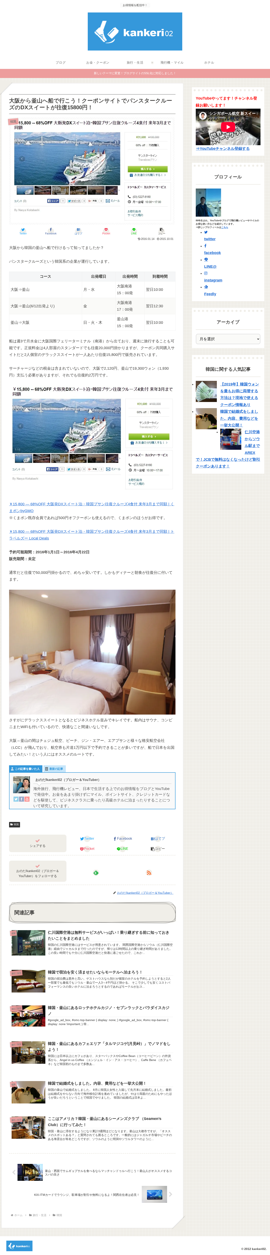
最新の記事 (56, 768)
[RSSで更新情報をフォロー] (149, 872)
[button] (161, 231)
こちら (224, 227)
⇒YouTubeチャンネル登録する (223, 148)
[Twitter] (16, 800)
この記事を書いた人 (27, 768)
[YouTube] (27, 800)
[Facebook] (21, 800)
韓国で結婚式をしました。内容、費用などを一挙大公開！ (239, 418)
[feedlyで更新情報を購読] (96, 872)
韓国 (16, 824)
